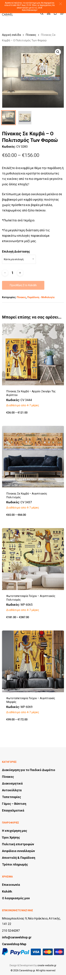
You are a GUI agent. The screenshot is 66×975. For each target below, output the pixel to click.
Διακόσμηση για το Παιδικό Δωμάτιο (28, 770)
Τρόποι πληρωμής (15, 864)
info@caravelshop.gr (16, 937)
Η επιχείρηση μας (14, 830)
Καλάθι (7, 891)
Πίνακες (31, 34)
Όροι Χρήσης (11, 837)
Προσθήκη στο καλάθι (23, 285)
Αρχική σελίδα (11, 34)
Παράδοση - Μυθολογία (40, 297)
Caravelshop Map (14, 944)
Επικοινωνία (11, 884)
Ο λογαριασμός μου (16, 898)
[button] (60, 4)
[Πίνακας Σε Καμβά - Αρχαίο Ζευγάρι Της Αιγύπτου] (33, 354)
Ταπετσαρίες (11, 797)
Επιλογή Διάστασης (16, 251)
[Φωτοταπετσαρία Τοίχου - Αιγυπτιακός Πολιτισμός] (33, 559)
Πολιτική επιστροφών (18, 844)
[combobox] (19, 259)
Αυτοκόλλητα (12, 790)
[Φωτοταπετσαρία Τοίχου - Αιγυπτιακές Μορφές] (33, 661)
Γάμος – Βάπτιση (14, 803)
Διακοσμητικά (12, 783)
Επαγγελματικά (13, 810)
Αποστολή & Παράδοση (18, 857)
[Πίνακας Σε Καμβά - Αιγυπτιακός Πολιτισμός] (33, 457)
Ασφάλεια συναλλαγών (18, 851)
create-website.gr (46, 965)
